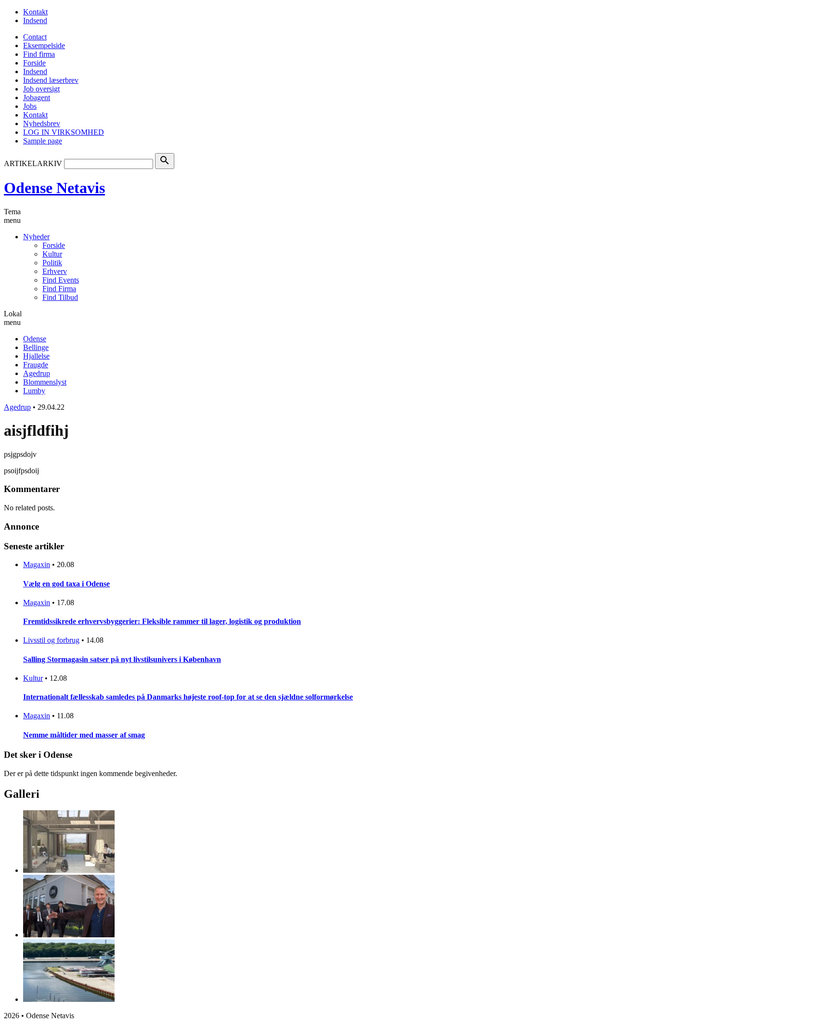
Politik (52, 263)
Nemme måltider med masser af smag (84, 735)
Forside (34, 63)
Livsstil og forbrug (51, 640)
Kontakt (35, 12)
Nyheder (36, 237)
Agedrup (36, 373)
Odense (34, 339)
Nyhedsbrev (41, 123)
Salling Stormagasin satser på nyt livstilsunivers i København (122, 659)
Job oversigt (41, 89)
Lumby (34, 391)
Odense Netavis (54, 187)
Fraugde (35, 365)
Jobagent (36, 97)
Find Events (60, 280)
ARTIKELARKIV (33, 163)
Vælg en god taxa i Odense (66, 584)
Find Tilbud (60, 297)
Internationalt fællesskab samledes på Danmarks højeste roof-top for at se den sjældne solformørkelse (188, 697)
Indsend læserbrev (50, 80)
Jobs (30, 106)
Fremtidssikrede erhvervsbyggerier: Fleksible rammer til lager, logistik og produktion (162, 621)
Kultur (52, 254)
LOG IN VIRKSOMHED (63, 132)
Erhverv (54, 271)
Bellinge (36, 347)
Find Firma (59, 289)
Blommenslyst (44, 382)
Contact (35, 37)
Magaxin (36, 564)
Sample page (42, 141)
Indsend (35, 20)
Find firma (39, 54)
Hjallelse (36, 356)
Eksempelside (44, 45)
